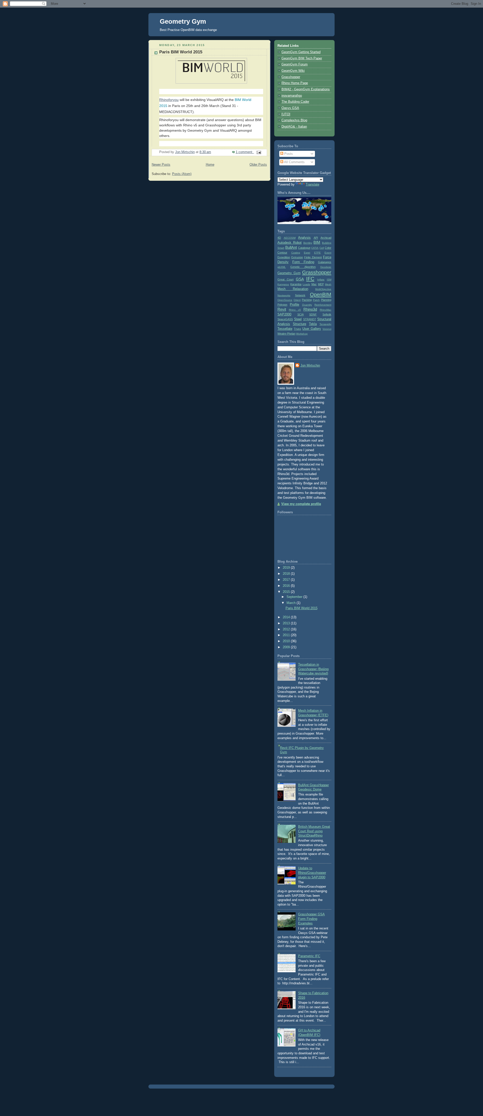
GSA (300, 279)
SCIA (300, 314)
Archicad (325, 237)
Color (328, 247)
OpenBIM (320, 294)
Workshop (302, 333)
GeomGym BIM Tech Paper (301, 58)
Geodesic (325, 267)
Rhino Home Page (294, 83)
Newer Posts (161, 164)
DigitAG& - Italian (294, 126)
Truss (297, 328)
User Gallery (311, 329)
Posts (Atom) (181, 174)
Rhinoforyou (169, 100)
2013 (287, 623)
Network (300, 295)
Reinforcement (322, 304)
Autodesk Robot (289, 242)
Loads (306, 284)
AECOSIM (290, 237)
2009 (287, 647)
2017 (287, 580)
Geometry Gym (183, 21)
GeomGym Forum (294, 64)
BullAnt (291, 247)
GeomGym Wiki (293, 71)
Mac (314, 284)
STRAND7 (309, 319)
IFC (310, 278)
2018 (287, 573)
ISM (329, 279)
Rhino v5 (295, 309)
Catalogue (304, 247)
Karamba (295, 284)
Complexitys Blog (294, 120)
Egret (307, 252)
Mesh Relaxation (292, 289)
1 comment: (245, 152)
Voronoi (327, 329)
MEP (321, 284)
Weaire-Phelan (286, 333)
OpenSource (284, 300)
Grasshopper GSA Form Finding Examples (311, 919)
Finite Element (313, 257)
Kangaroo (283, 284)
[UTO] (285, 114)
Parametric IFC (309, 956)
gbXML (281, 267)
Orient (297, 300)
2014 (287, 617)
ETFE (317, 252)
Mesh (328, 284)
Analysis (304, 237)
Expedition (283, 257)
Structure (299, 324)
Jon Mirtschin (310, 365)
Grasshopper (290, 77)
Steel (298, 319)
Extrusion (297, 257)
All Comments (294, 162)
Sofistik (327, 314)
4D (279, 237)
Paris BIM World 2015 (180, 52)
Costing (295, 252)
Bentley (307, 242)
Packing (307, 299)
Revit (281, 309)
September (295, 597)
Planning (326, 299)
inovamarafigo (291, 95)
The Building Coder (295, 101)
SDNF (313, 314)
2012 (287, 629)
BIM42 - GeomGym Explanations (305, 89)
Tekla (313, 324)
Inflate (321, 279)
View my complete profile (301, 504)
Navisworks (283, 295)
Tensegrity (325, 324)
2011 (287, 635)
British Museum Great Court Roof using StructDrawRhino (314, 831)
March (292, 603)
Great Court (285, 279)
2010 (287, 641)
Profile (294, 304)
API (316, 237)
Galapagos (324, 262)
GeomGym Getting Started (300, 52)
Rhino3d (310, 309)
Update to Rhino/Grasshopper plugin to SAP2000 (312, 873)
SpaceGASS (285, 319)
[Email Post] (258, 152)
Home (210, 164)
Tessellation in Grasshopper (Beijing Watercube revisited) (313, 669)
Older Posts (258, 164)
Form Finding (303, 262)
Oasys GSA (290, 108)
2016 (287, 586)
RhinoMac (325, 309)
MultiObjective (323, 289)
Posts (288, 154)
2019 (287, 567)
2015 (287, 592)
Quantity (307, 304)
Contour (282, 252)
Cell (321, 247)
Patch (316, 300)
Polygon (282, 304)
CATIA (314, 247)
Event (328, 252)
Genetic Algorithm (302, 266)
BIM (316, 242)
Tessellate (284, 329)
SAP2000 (284, 314)
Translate (312, 184)
